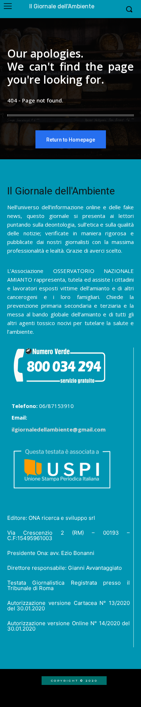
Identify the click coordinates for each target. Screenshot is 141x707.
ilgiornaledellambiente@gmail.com (59, 429)
